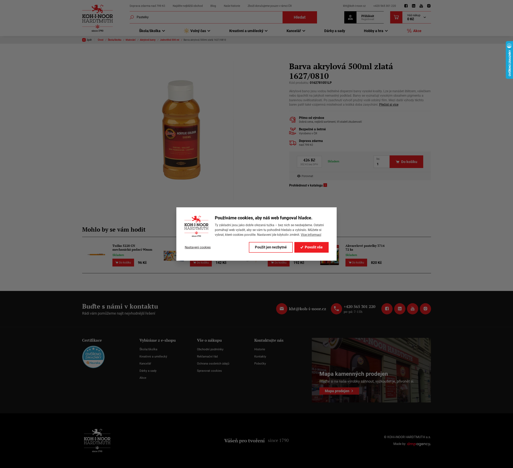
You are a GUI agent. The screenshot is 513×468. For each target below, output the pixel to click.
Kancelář (145, 363)
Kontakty (260, 356)
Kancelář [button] (294, 31)
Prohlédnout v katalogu (306, 185)
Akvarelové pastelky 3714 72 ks (365, 247)
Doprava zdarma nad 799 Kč (147, 5)
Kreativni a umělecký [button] (246, 31)
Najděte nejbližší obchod (188, 5)
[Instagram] (429, 6)
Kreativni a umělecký (153, 356)
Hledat (300, 17)
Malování (131, 39)
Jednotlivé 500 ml (170, 39)
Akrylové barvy (148, 39)
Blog (213, 5)
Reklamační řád (207, 356)
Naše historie (232, 5)
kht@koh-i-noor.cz (354, 5)
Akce (417, 31)
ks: (378, 158)
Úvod (101, 39)
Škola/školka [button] (150, 31)
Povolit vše (314, 247)
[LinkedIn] (413, 6)
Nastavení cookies (198, 247)
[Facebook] (406, 6)
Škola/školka (115, 39)
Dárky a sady (334, 31)
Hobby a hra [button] (373, 31)
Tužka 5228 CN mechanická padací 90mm (132, 247)
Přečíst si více (388, 104)
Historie (259, 349)
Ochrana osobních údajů (213, 363)
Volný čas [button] (198, 31)
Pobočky (260, 363)
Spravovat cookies (209, 371)
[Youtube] (421, 6)
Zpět (89, 39)
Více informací (311, 235)
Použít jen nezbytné (271, 247)
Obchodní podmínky (210, 349)
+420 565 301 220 (384, 5)
